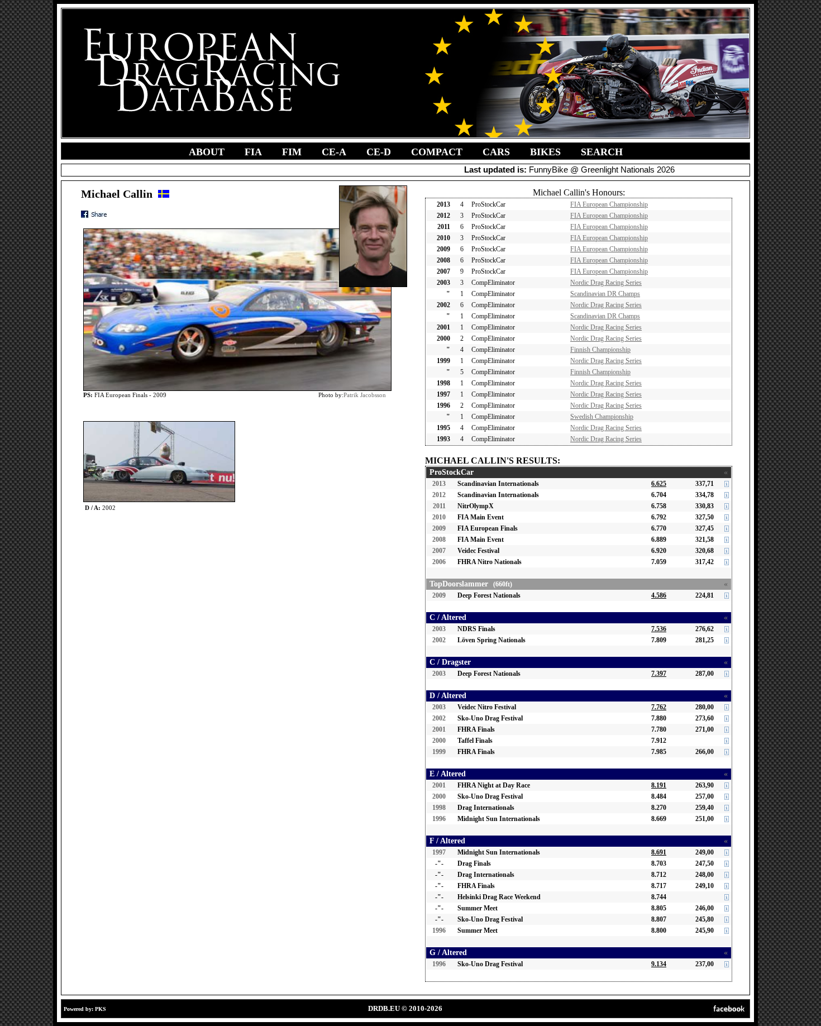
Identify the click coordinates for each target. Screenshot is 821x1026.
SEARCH (602, 152)
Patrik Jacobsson (364, 395)
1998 (439, 808)
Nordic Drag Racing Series (606, 283)
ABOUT (207, 152)
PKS (100, 1009)
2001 (439, 729)
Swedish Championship (601, 417)
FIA (253, 152)
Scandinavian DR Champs (605, 294)
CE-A (334, 152)
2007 (439, 551)
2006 (439, 562)
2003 (439, 629)
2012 (439, 495)
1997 (439, 852)
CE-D (378, 152)
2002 (439, 640)
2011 (439, 506)
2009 (439, 528)
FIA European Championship (609, 204)
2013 (439, 484)
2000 (439, 741)
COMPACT (436, 152)
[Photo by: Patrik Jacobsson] (159, 423)
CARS (496, 152)
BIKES (545, 152)
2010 (439, 517)
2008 (439, 539)
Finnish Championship (600, 350)
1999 (439, 752)
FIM (292, 152)
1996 (439, 819)
